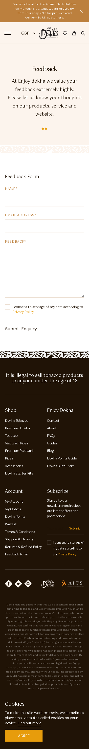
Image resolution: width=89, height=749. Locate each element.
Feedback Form (16, 554)
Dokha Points (15, 516)
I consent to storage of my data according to (47, 310)
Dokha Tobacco (16, 420)
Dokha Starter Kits (19, 473)
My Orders (13, 509)
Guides (52, 443)
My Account (14, 501)
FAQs (51, 435)
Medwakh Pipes (16, 443)
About (51, 428)
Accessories (14, 466)
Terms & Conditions (20, 532)
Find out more (29, 723)
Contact (53, 420)
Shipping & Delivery (19, 539)
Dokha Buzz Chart (60, 466)
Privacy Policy (23, 312)
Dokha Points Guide (62, 458)
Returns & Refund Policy (23, 547)
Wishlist (11, 524)
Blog (50, 451)
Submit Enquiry (21, 329)
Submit (74, 528)
